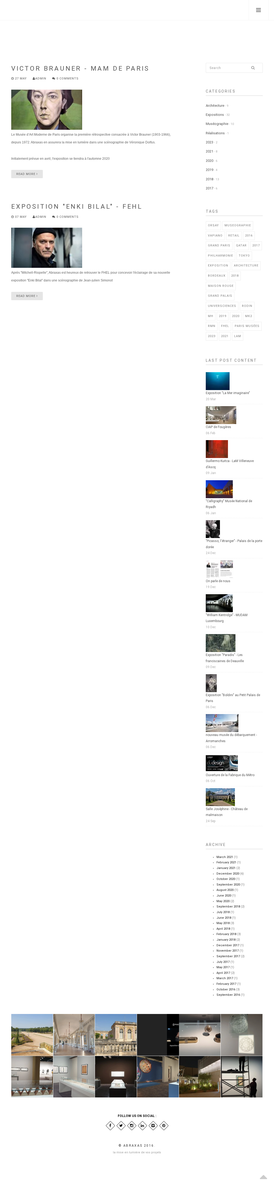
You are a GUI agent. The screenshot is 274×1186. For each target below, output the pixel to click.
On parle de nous (218, 581)
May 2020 (223, 901)
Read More (26, 174)
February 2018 (226, 934)
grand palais (220, 296)
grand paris (219, 245)
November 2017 (227, 950)
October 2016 (225, 989)
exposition (218, 265)
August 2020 (225, 890)
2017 (209, 188)
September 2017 (228, 956)
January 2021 (225, 868)
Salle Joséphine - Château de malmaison (227, 812)
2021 (209, 151)
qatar (241, 245)
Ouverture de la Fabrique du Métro (230, 775)
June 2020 (223, 895)
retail (233, 235)
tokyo (244, 255)
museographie (237, 225)
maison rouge (221, 286)
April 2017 (223, 973)
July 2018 (223, 912)
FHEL (225, 326)
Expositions (215, 115)
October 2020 (225, 879)
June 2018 (223, 918)
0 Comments (67, 78)
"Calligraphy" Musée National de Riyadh (229, 504)
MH (210, 316)
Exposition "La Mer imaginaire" (228, 393)
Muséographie (217, 124)
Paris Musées (247, 326)
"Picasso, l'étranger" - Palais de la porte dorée (234, 544)
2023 (209, 142)
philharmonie (220, 255)
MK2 (248, 316)
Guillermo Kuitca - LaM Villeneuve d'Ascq (230, 464)
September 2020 (228, 884)
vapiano (215, 235)
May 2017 (223, 967)
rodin (247, 306)
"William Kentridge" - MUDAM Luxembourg (227, 618)
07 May (21, 217)
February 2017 (226, 984)
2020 (209, 161)
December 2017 (227, 945)
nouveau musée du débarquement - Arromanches (231, 738)
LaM (237, 336)
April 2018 (223, 929)
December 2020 (227, 873)
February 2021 (226, 862)
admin (40, 78)
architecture (246, 265)
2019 (209, 170)
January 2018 (225, 939)
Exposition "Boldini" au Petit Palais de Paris (233, 698)
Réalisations (215, 133)
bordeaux (217, 275)
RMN (211, 326)
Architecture (215, 106)
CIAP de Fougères (218, 427)
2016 (249, 235)
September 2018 (228, 906)
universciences (222, 306)
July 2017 (223, 962)
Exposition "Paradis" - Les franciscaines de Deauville (225, 658)
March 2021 (224, 857)
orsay (213, 225)
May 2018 (223, 923)
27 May (21, 78)
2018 (209, 179)
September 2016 (228, 995)
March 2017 (224, 978)
